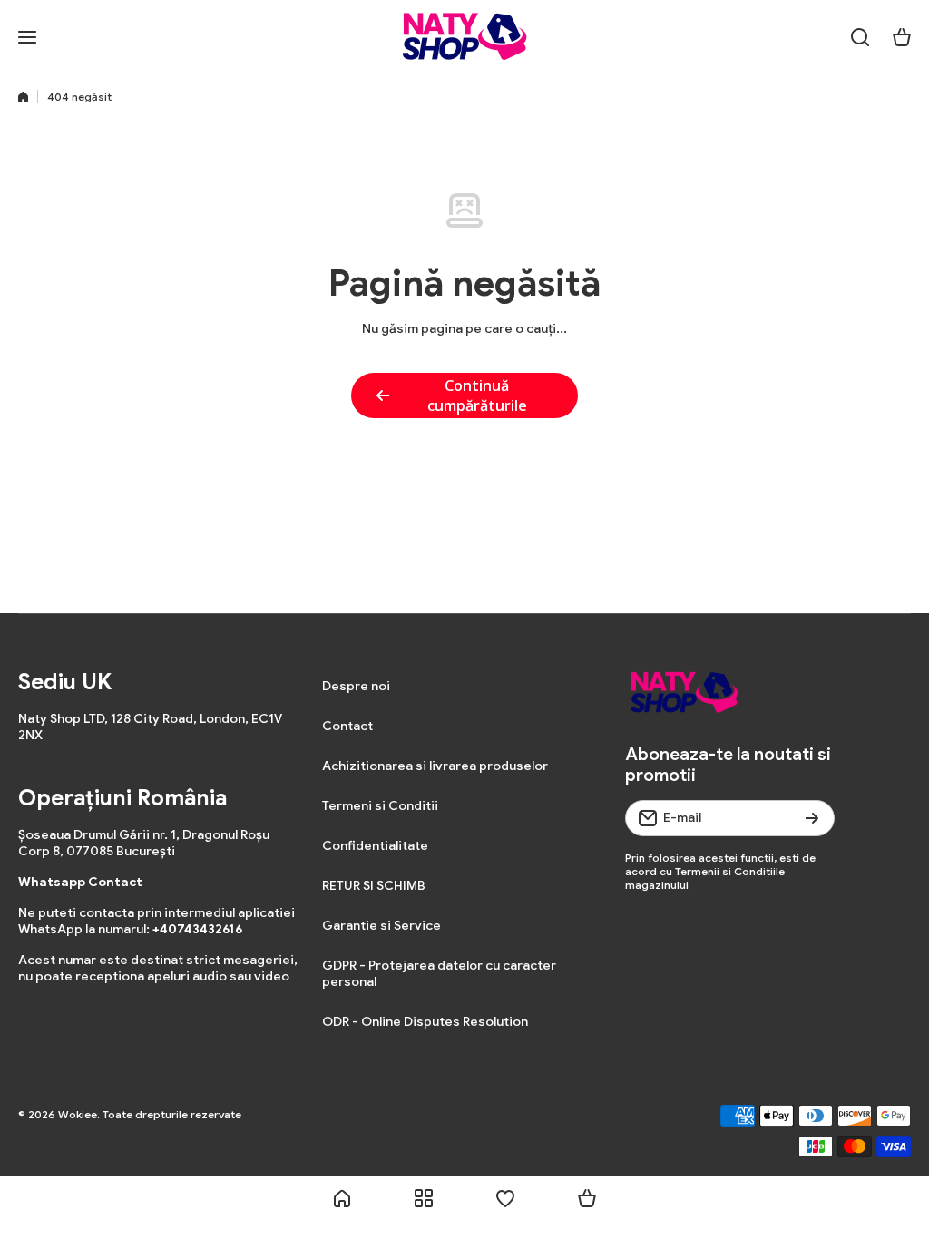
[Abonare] (812, 818)
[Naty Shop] (464, 36)
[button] (902, 37)
